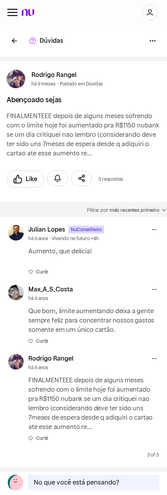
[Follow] (57, 178)
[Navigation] (12, 12)
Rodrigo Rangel (54, 75)
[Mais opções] (154, 229)
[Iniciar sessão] (150, 12)
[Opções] (152, 41)
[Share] (81, 178)
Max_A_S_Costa (50, 289)
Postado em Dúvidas (81, 84)
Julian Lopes (46, 230)
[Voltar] (14, 41)
